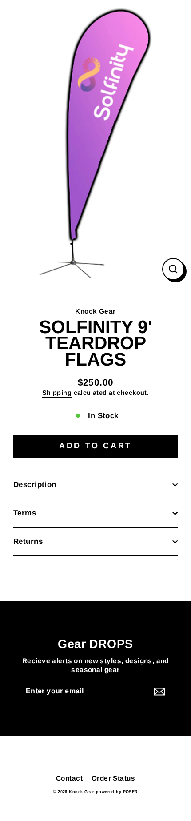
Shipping (57, 392)
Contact (69, 778)
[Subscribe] (158, 691)
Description (34, 484)
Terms (24, 513)
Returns (28, 541)
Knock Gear (95, 311)
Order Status (113, 778)
